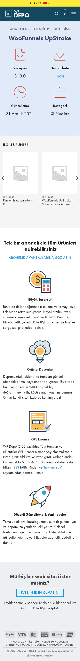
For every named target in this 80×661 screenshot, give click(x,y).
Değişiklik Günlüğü (48, 644)
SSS (16, 467)
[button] (65, 14)
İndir (60, 76)
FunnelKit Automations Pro (18, 202)
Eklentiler (40, 29)
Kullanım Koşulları (55, 641)
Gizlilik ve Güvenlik (19, 644)
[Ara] (57, 14)
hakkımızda (52, 467)
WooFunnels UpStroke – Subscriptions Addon (58, 202)
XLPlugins (62, 29)
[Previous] (3, 186)
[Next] (76, 186)
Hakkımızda (18, 641)
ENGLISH (70, 644)
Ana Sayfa (18, 29)
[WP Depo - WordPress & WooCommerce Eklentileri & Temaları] (18, 13)
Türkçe (36, 3)
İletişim (34, 641)
